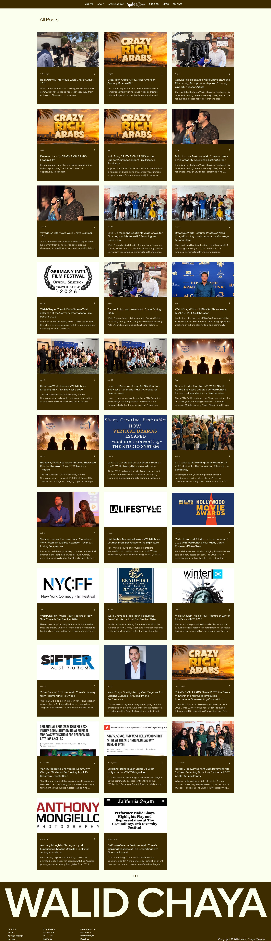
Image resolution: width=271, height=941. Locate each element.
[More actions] (95, 73)
